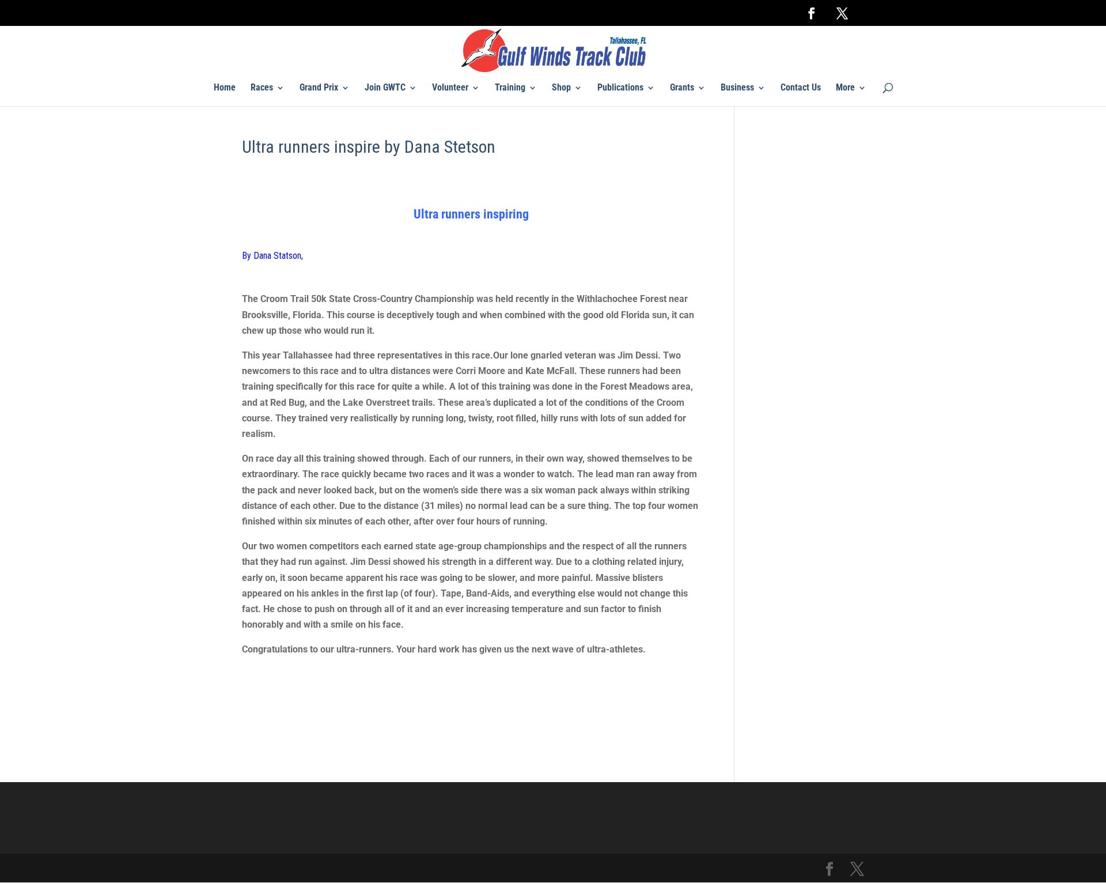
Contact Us (801, 88)
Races (262, 88)
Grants (682, 88)
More (845, 88)
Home (225, 88)
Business (737, 88)
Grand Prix (319, 88)
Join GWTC (385, 88)
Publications (620, 88)
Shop (561, 88)
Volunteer (450, 88)
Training (510, 88)
